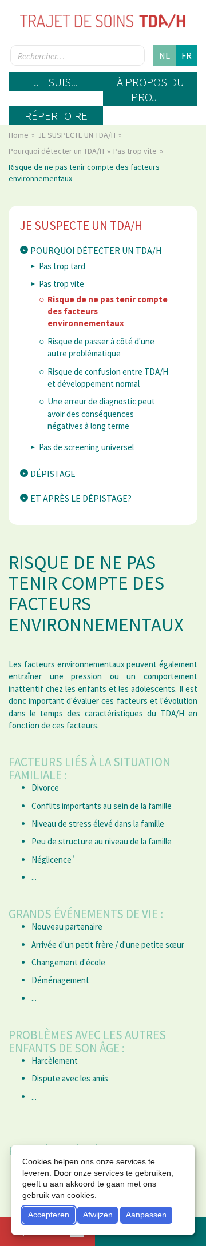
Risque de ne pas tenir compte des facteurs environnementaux (107, 311)
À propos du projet (150, 89)
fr (186, 55)
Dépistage (53, 473)
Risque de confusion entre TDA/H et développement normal (107, 377)
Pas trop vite (136, 151)
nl (164, 55)
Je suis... (56, 82)
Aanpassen (146, 1214)
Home (19, 135)
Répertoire (56, 115)
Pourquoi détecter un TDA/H (57, 151)
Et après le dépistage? (81, 498)
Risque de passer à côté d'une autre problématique (100, 347)
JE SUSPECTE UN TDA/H (77, 135)
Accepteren (48, 1214)
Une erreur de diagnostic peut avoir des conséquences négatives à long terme (101, 413)
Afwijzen (98, 1214)
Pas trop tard (62, 266)
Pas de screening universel (86, 447)
